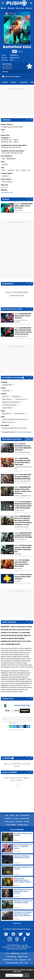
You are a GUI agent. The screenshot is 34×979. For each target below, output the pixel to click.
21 (12, 552)
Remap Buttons (16, 396)
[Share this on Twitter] (21, 726)
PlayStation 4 (14, 55)
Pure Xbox (24, 953)
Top (6, 815)
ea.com (3, 187)
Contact (16, 818)
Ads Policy (19, 821)
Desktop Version (23, 825)
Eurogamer (22, 960)
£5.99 (15, 711)
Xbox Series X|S (11, 158)
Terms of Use (9, 821)
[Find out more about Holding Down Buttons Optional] (21, 402)
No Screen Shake (19, 413)
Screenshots (23, 82)
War (29, 170)
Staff (17, 815)
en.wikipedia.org (6, 192)
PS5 (3, 158)
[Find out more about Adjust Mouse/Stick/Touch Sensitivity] (13, 399)
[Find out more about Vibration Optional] (14, 408)
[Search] (31, 3)
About (12, 815)
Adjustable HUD (6, 413)
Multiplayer (11, 170)
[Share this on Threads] (25, 726)
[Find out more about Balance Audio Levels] (15, 422)
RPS (26, 963)
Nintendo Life (15, 953)
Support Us (8, 818)
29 (12, 523)
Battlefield (5, 164)
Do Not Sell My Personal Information (17, 949)
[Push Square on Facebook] (24, 939)
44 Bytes (19, 947)
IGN (16, 960)
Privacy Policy (25, 818)
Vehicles (23, 170)
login (26, 778)
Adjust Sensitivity (6, 399)
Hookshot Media (15, 945)
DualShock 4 (5, 176)
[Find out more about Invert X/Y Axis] (9, 396)
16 (12, 494)
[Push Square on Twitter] (20, 934)
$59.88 (7, 711)
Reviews (13, 82)
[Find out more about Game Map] (13, 385)
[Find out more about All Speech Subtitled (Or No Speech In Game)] (28, 419)
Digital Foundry (23, 956)
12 (12, 451)
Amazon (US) (25, 711)
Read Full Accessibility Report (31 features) (14, 428)
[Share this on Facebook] (17, 726)
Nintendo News (8, 960)
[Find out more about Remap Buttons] (22, 396)
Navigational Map (7, 385)
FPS (3, 132)
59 (12, 211)
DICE (11, 60)
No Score (5, 71)
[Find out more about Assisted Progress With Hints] (12, 390)
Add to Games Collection (13, 76)
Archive (26, 821)
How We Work (25, 815)
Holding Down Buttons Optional (10, 402)
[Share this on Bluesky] (14, 726)
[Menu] (3, 3)
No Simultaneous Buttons (9, 405)
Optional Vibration (7, 408)
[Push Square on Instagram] (9, 939)
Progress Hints (6, 390)
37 (12, 567)
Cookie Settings (11, 825)
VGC (29, 960)
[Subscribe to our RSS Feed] (6, 934)
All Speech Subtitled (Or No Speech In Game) (14, 419)
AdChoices (28, 947)
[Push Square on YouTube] (13, 934)
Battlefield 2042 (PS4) (22, 705)
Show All (28, 439)
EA (32, 483)
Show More (16, 923)
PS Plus (32, 571)
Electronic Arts (14, 57)
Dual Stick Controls (21, 399)
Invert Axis (5, 396)
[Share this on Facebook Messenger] (28, 726)
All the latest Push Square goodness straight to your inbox (17, 970)
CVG (21, 963)
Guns (17, 170)
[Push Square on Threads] (17, 939)
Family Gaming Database (23, 432)
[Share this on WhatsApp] (10, 726)
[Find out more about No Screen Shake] (26, 413)
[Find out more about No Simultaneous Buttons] (18, 405)
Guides (31, 338)
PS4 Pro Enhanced (7, 182)
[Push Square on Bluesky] (28, 934)
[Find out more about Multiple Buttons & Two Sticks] (27, 399)
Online (4, 170)
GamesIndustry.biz (12, 963)
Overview (5, 82)
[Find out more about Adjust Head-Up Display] (12, 413)
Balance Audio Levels (8, 422)
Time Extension (11, 956)
